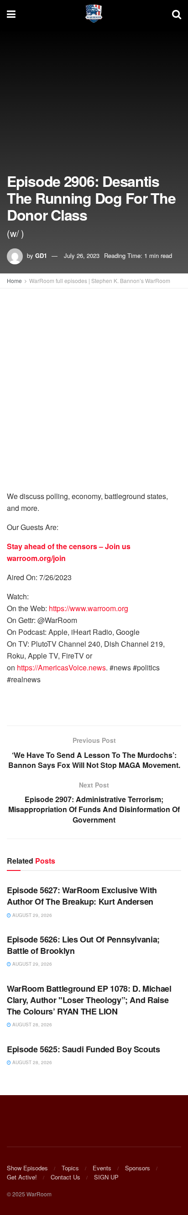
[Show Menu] (11, 13)
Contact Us (65, 1177)
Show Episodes (27, 1168)
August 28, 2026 (31, 1024)
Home (14, 280)
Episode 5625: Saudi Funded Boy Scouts (83, 1049)
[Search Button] (176, 13)
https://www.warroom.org (88, 608)
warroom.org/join (36, 558)
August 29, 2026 (31, 915)
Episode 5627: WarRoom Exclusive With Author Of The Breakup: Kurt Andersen (82, 895)
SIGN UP (106, 1177)
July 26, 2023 (81, 255)
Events (102, 1168)
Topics (70, 1168)
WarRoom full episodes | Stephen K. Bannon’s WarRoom (99, 280)
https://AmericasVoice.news (61, 667)
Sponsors (137, 1168)
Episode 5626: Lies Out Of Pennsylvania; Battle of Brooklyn (83, 945)
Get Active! (22, 1177)
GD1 (41, 255)
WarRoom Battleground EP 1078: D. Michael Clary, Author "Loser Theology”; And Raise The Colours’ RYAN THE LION (89, 1000)
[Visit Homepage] (94, 14)
